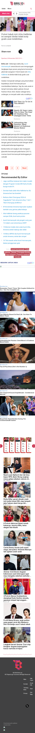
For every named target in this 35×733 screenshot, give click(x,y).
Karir (31, 688)
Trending (17, 257)
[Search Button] (31, 9)
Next (24, 168)
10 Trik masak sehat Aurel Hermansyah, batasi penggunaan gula (17, 242)
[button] (14, 13)
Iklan (25, 679)
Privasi (25, 693)
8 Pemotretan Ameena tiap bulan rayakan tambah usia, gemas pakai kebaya (17, 208)
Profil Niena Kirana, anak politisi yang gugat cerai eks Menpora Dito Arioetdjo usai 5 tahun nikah (17, 622)
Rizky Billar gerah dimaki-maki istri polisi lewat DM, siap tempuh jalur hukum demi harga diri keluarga (17, 501)
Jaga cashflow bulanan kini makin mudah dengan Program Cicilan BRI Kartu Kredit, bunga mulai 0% (17, 183)
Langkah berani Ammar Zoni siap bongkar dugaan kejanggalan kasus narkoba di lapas (17, 647)
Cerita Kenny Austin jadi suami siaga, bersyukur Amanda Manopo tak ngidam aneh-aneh (18, 550)
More (9, 8)
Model (14, 252)
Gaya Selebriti (11, 255)
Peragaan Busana (24, 252)
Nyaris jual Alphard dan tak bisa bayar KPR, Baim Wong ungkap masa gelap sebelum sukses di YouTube (16, 477)
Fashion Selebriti (23, 255)
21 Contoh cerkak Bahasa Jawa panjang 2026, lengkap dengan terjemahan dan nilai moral (27, 13)
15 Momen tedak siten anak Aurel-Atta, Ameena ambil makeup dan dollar (16, 228)
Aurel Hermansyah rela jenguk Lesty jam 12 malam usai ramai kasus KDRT (17, 221)
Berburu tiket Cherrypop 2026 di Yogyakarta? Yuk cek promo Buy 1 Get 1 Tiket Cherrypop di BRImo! (17, 200)
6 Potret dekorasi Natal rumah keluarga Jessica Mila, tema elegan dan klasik (16, 525)
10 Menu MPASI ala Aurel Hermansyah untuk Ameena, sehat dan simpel (16, 235)
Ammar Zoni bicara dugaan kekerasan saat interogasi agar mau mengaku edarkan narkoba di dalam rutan (17, 574)
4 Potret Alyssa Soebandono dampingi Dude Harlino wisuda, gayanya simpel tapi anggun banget (16, 598)
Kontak (26, 684)
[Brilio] (17, 3)
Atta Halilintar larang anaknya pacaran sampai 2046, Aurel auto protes (16, 215)
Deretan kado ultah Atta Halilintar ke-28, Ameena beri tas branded (17, 192)
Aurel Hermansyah (18, 249)
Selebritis (5, 8)
